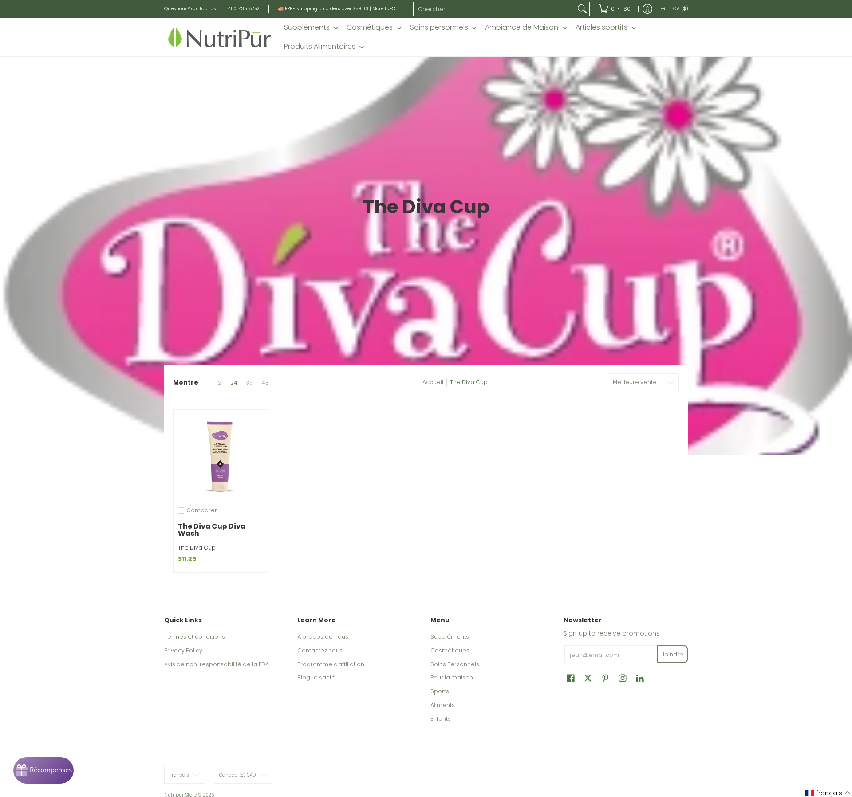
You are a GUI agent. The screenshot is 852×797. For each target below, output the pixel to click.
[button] (570, 678)
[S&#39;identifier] (647, 9)
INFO (390, 8)
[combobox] (494, 9)
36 (249, 383)
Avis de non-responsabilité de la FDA (216, 664)
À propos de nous (322, 636)
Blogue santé (316, 677)
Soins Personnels (454, 664)
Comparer (201, 510)
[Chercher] (582, 9)
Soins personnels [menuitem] (439, 27)
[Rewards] (43, 770)
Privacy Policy (183, 650)
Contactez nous (320, 650)
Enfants (440, 718)
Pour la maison (451, 677)
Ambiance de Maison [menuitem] (521, 27)
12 (218, 383)
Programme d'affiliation (330, 664)
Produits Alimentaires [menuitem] (319, 47)
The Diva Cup (469, 382)
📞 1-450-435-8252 (238, 8)
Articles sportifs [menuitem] (601, 27)
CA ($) (680, 8)
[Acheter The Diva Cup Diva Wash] (220, 456)
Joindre (672, 654)
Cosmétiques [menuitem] (370, 27)
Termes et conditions (194, 636)
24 (233, 383)
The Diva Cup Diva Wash (211, 529)
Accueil (432, 382)
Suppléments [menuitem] (307, 27)
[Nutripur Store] (219, 37)
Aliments (442, 705)
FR (662, 8)
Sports (439, 691)
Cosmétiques (449, 650)
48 (265, 383)
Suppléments (449, 636)
